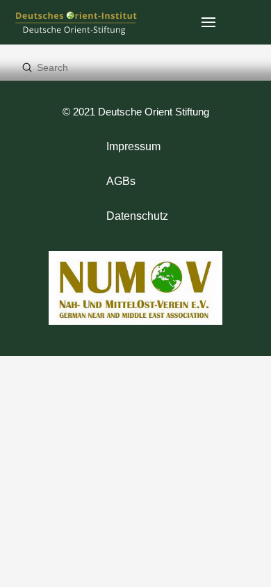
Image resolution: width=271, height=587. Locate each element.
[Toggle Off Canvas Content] (208, 22)
